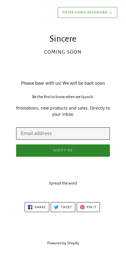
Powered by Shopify (63, 242)
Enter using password (87, 12)
